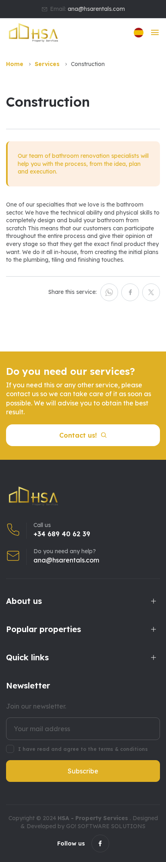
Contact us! (78, 435)
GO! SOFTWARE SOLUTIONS (105, 826)
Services (47, 64)
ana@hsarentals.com (96, 8)
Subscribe (83, 771)
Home (14, 64)
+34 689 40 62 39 (61, 534)
